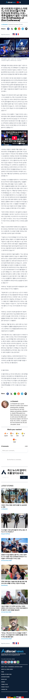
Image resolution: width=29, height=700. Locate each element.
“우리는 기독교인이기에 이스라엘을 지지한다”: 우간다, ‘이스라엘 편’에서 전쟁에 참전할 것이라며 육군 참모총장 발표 (14, 634)
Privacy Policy (5, 686)
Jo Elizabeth (4, 24)
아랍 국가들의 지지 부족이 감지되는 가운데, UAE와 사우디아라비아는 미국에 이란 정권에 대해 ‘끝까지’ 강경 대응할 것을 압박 (14, 608)
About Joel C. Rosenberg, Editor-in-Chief (11, 666)
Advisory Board (5, 676)
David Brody (4, 585)
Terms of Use (4, 684)
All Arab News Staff (6, 612)
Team (2, 671)
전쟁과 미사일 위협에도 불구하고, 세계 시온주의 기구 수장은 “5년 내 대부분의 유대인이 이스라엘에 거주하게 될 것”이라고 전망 (14, 556)
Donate (3, 681)
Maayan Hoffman (5, 533)
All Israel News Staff (6, 560)
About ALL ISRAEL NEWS (7, 669)
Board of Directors (6, 674)
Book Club (4, 679)
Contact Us (4, 689)
